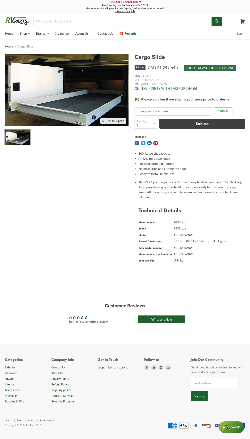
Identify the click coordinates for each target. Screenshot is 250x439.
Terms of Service (62, 395)
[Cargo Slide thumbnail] (17, 137)
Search (8, 420)
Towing (9, 378)
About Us (82, 33)
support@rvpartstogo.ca (113, 367)
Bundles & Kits (14, 401)
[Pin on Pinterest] (155, 143)
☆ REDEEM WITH (210, 68)
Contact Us (105, 33)
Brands (41, 33)
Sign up (199, 396)
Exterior (10, 367)
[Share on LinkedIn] (149, 143)
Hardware (11, 373)
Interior (9, 384)
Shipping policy (61, 390)
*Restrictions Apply (125, 11)
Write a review (161, 319)
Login (240, 33)
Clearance (62, 33)
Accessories (12, 390)
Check (223, 111)
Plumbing (11, 395)
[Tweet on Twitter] (143, 143)
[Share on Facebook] (137, 143)
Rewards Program (62, 401)
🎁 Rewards (128, 33)
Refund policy (46, 420)
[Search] (217, 21)
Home (9, 33)
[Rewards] (231, 427)
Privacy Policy (60, 378)
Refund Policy (60, 384)
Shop (24, 33)
